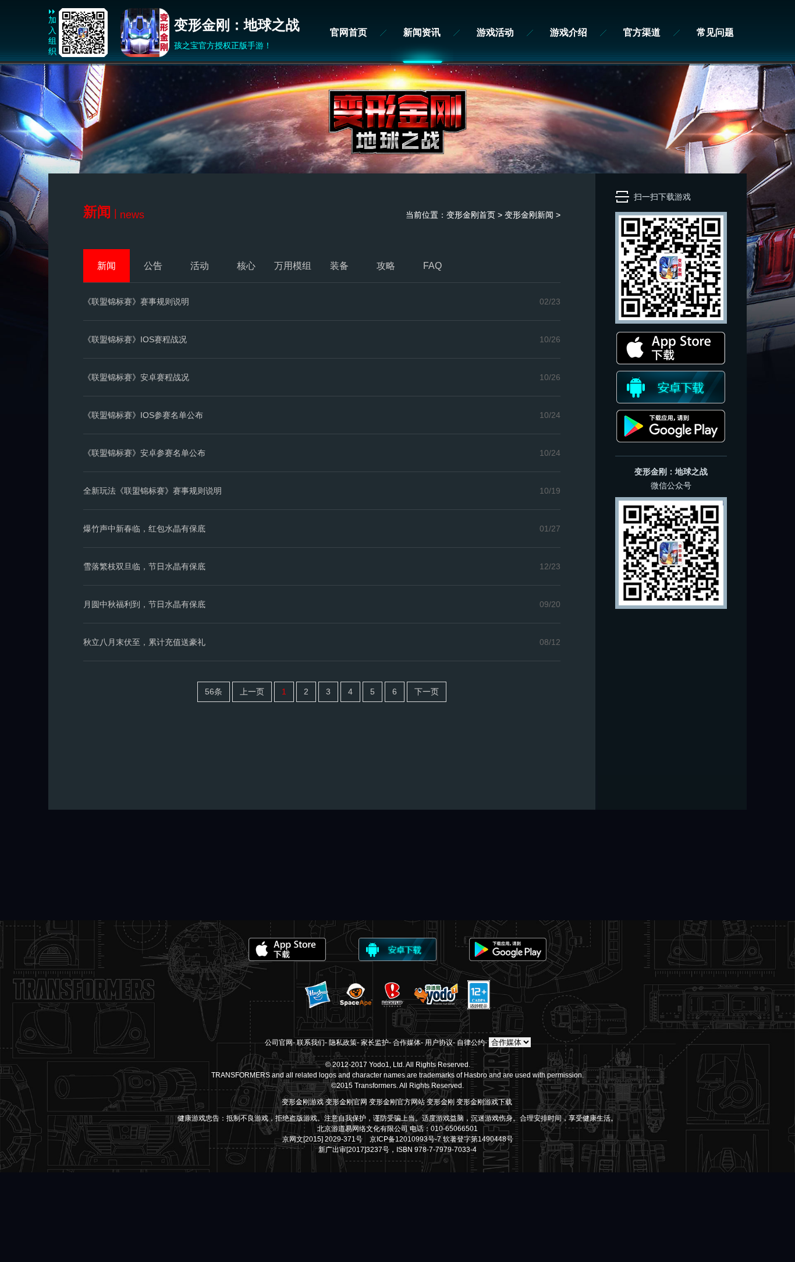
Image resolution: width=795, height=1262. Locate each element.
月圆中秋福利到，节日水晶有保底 (144, 604)
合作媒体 (407, 1042)
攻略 (386, 266)
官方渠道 (642, 32)
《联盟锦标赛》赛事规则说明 (136, 301)
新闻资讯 (422, 32)
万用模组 (292, 266)
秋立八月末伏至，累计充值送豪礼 (144, 642)
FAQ (432, 266)
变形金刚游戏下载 (484, 1102)
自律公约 (471, 1042)
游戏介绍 (568, 32)
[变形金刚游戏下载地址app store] (670, 361)
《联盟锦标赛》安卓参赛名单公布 (144, 453)
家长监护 (375, 1042)
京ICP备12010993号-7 (405, 1139)
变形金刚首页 (470, 214)
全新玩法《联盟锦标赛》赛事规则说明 (152, 490)
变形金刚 (441, 1102)
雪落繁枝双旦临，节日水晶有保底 (144, 566)
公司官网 (279, 1042)
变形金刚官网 (346, 1102)
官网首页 (348, 32)
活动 (199, 266)
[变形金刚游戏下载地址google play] (670, 439)
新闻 (545, 214)
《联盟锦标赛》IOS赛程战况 (135, 339)
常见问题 (715, 32)
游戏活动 (495, 32)
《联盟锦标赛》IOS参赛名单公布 (143, 415)
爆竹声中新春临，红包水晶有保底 (144, 528)
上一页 (252, 691)
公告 (153, 266)
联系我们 (311, 1042)
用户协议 (439, 1042)
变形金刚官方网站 (397, 1102)
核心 (246, 266)
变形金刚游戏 (303, 1102)
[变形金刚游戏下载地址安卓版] (670, 400)
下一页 (426, 691)
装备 (339, 266)
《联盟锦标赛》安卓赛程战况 (136, 377)
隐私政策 (343, 1042)
